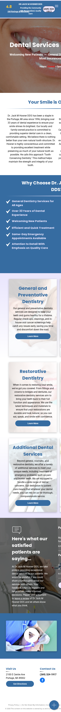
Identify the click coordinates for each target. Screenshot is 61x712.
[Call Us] (54, 706)
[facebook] (42, 680)
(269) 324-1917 (48, 674)
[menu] (57, 6)
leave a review (22, 598)
